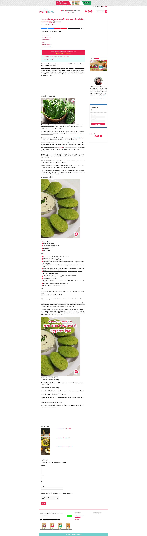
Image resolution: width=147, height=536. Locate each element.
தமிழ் (103, 6)
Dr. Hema (101, 98)
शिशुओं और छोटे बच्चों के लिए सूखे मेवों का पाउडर (52, 58)
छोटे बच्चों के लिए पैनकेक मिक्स (49, 59)
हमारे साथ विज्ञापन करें (79, 516)
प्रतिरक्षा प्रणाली (77, 138)
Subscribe (98, 124)
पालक (54, 124)
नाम (42, 476)
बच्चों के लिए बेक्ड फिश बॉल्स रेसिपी (63, 437)
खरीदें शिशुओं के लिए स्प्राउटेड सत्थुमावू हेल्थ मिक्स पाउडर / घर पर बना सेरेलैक (57, 56)
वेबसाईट (42, 486)
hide (48, 35)
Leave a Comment (52, 24)
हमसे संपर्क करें (77, 517)
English (106, 6)
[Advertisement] (63, 86)
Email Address (94, 119)
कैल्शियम (61, 147)
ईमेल (42, 481)
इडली (67, 63)
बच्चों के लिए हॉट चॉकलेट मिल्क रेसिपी (64, 429)
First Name (93, 115)
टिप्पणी (43, 465)
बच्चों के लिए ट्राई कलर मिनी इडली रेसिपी (64, 446)
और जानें (104, 95)
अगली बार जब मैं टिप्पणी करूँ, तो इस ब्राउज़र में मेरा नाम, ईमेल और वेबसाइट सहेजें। (57, 493)
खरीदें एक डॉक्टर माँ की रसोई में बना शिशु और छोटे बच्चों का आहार (63, 52)
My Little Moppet (47, 12)
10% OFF (69, 515)
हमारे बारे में (77, 519)
